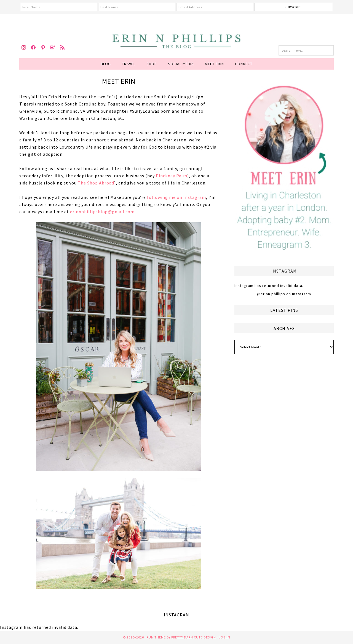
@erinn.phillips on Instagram (284, 293)
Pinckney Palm (171, 175)
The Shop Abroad (96, 183)
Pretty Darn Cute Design (193, 637)
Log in (224, 637)
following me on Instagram (176, 197)
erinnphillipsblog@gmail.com (102, 211)
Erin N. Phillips (176, 40)
